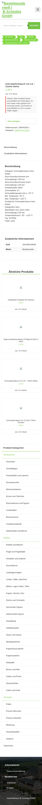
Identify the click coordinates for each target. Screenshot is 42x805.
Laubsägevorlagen (14, 572)
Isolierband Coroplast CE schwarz (21, 300)
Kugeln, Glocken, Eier (15, 593)
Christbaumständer (14, 524)
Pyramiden (10, 462)
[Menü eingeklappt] (37, 9)
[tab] (10, 147)
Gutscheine (8, 746)
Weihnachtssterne (13, 489)
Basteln (7, 538)
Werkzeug (10, 725)
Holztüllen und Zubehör (16, 559)
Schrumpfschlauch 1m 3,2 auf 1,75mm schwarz (21, 421)
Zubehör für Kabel (21, 130)
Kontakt (10, 788)
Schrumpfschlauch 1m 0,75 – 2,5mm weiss (21, 381)
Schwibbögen (12, 469)
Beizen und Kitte (13, 669)
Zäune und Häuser (14, 635)
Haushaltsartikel (12, 732)
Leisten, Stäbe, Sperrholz (16, 579)
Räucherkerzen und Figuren (17, 503)
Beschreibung (10, 147)
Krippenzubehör (12, 656)
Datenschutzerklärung (16, 771)
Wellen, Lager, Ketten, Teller (17, 586)
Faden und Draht (13, 690)
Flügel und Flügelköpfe (15, 552)
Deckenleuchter (12, 482)
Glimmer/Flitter (12, 683)
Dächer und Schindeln (15, 600)
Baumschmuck (12, 517)
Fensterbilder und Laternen (17, 476)
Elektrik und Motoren (14, 545)
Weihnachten (9, 455)
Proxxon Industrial (13, 718)
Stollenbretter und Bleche (16, 531)
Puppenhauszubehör (14, 649)
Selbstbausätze (12, 628)
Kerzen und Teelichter (15, 496)
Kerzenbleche (12, 566)
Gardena (9, 739)
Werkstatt (7, 697)
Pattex (8, 704)
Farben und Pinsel (13, 676)
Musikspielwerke (13, 642)
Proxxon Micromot (13, 711)
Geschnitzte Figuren (14, 607)
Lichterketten (11, 510)
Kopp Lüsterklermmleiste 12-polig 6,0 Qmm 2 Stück (21, 340)
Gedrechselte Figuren (15, 614)
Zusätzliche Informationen (15, 153)
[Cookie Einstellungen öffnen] (4, 801)
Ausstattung (11, 621)
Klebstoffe (10, 663)
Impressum (11, 783)
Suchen (34, 26)
